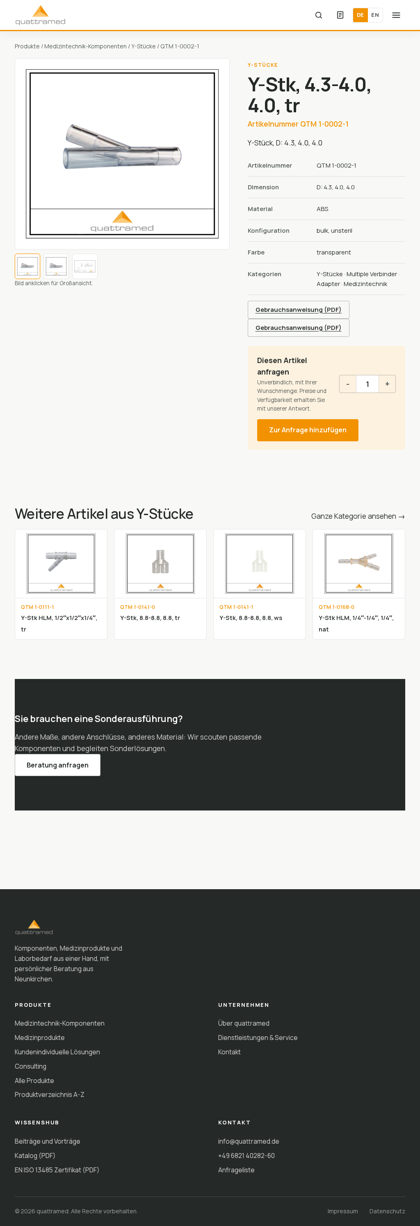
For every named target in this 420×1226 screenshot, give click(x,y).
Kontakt (229, 1051)
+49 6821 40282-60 (246, 1155)
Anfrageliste (236, 1169)
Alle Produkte (34, 1080)
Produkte (27, 46)
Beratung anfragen (58, 765)
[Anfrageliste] (340, 15)
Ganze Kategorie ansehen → (358, 516)
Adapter (328, 283)
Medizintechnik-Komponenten (85, 46)
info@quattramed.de (248, 1141)
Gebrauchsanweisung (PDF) (299, 309)
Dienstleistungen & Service (258, 1037)
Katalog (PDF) (35, 1155)
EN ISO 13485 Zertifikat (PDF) (57, 1169)
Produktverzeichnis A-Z (49, 1094)
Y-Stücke (143, 46)
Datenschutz (387, 1211)
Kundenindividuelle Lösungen (57, 1051)
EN (375, 14)
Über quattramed (243, 1023)
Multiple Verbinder (372, 274)
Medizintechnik (365, 283)
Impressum (343, 1211)
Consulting (30, 1066)
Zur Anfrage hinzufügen (308, 429)
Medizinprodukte (40, 1037)
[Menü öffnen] (396, 15)
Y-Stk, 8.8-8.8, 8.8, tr (150, 617)
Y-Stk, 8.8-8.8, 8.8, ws (250, 617)
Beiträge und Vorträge (47, 1141)
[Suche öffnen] (318, 15)
